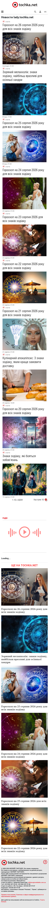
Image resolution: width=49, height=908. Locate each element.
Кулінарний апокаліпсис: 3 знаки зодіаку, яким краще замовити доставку (23, 362)
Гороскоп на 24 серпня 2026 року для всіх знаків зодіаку (23, 172)
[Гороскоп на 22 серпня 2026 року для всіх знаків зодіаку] (24, 287)
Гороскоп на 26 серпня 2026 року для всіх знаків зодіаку (23, 27)
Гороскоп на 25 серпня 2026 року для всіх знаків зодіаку (23, 125)
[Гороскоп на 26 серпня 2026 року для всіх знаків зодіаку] (24, 48)
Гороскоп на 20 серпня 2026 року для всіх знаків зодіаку (23, 411)
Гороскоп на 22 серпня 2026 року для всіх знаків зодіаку (23, 266)
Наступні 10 (39, 499)
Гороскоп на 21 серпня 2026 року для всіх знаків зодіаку (23, 313)
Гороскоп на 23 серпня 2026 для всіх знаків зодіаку (23, 219)
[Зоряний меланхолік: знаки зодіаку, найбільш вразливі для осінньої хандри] (24, 99)
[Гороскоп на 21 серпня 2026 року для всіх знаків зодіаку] (24, 334)
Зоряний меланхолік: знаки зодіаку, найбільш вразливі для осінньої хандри (22, 76)
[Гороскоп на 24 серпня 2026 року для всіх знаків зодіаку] (24, 193)
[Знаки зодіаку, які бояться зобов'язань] (24, 479)
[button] (40, 12)
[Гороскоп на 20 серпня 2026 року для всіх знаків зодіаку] (24, 432)
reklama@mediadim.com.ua (37, 882)
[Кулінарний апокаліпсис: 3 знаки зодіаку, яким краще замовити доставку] (24, 385)
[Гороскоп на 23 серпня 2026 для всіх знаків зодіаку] (24, 240)
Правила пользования (8, 895)
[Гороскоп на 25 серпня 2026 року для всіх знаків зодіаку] (24, 146)
